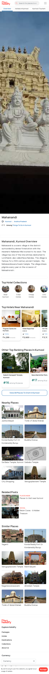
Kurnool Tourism (38, 9)
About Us (5, 648)
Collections (6, 644)
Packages (5, 632)
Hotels (4, 636)
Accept (43, 669)
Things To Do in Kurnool (21, 225)
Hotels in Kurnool (21, 9)
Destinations (7, 640)
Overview (7, 9)
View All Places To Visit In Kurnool (24, 393)
